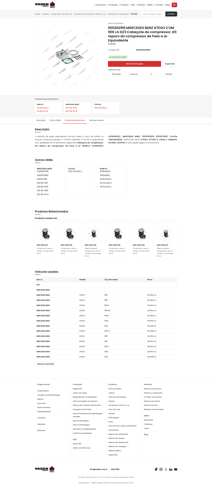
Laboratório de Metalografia (84, 429)
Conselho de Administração (48, 395)
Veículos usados (96, 120)
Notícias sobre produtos (154, 409)
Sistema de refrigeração (118, 442)
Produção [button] (113, 5)
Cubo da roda (114, 409)
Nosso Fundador (44, 407)
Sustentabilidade (44, 411)
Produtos (124, 5)
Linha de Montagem (81, 421)
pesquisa (171, 14)
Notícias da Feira (151, 405)
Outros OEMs (55, 120)
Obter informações (134, 64)
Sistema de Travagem (117, 446)
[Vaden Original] (45, 5)
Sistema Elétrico (114, 450)
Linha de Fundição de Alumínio (85, 401)
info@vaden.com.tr (98, 469)
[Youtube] (175, 469)
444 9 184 (115, 469)
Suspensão (113, 455)
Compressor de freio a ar (61, 14)
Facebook (134, 74)
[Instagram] (160, 469)
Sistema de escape (116, 438)
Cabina (111, 393)
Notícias (141, 5)
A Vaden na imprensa (153, 397)
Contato (159, 5)
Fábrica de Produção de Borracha (87, 405)
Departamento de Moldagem (85, 397)
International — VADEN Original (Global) (95, 483)
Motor (110, 422)
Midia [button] (150, 5)
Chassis (111, 401)
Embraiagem (113, 417)
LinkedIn (168, 74)
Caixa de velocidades (117, 397)
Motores (41, 430)
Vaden (37, 14)
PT (174, 5)
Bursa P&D (77, 444)
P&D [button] (133, 5)
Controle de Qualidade (82, 433)
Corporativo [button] (101, 5)
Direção (111, 413)
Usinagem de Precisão (82, 409)
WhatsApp (116, 74)
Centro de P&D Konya (81, 448)
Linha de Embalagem (81, 425)
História (40, 399)
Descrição (41, 120)
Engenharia (77, 389)
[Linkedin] (170, 469)
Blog (168, 5)
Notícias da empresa (152, 389)
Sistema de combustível (118, 434)
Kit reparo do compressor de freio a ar (90, 14)
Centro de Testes (80, 393)
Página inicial (43, 384)
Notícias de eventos (152, 401)
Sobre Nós (41, 403)
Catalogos (148, 424)
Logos (146, 428)
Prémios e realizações (153, 393)
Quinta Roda (113, 430)
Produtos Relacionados (75, 120)
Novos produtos (114, 389)
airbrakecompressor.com (122, 483)
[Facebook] (156, 469)
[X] (165, 469)
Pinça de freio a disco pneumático (122, 426)
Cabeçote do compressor (118, 14)
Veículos (41, 424)
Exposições (148, 420)
